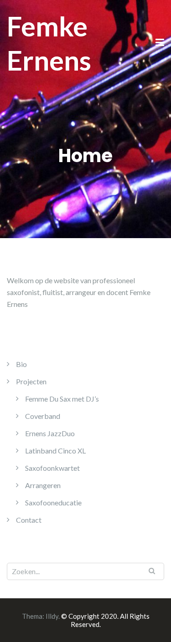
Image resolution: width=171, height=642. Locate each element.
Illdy (52, 616)
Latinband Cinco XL (55, 450)
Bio (21, 364)
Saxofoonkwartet (52, 468)
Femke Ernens (49, 43)
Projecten (31, 381)
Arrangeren (43, 485)
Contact (28, 519)
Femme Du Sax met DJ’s (62, 398)
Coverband (42, 416)
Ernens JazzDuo (50, 433)
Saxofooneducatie (53, 502)
